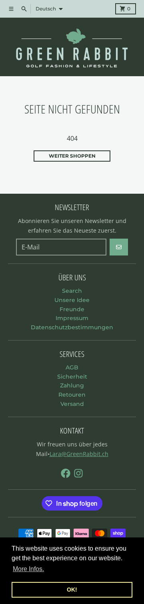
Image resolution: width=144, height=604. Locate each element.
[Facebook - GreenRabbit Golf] (65, 473)
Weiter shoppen (72, 156)
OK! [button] (72, 589)
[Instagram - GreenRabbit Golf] (78, 473)
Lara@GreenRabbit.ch (79, 454)
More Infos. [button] (28, 568)
